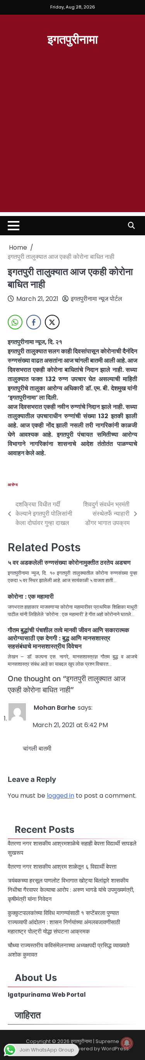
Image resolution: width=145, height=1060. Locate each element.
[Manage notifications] (127, 1043)
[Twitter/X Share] (52, 322)
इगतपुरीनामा (73, 38)
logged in (60, 795)
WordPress (115, 1048)
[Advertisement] (72, 140)
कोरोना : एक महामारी (31, 596)
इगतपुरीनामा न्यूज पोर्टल (96, 298)
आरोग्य (13, 485)
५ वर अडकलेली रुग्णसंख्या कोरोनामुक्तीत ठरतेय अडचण (69, 562)
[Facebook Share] (33, 322)
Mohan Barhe (54, 707)
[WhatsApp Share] (15, 322)
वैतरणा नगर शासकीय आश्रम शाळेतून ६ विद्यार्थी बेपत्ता (63, 867)
